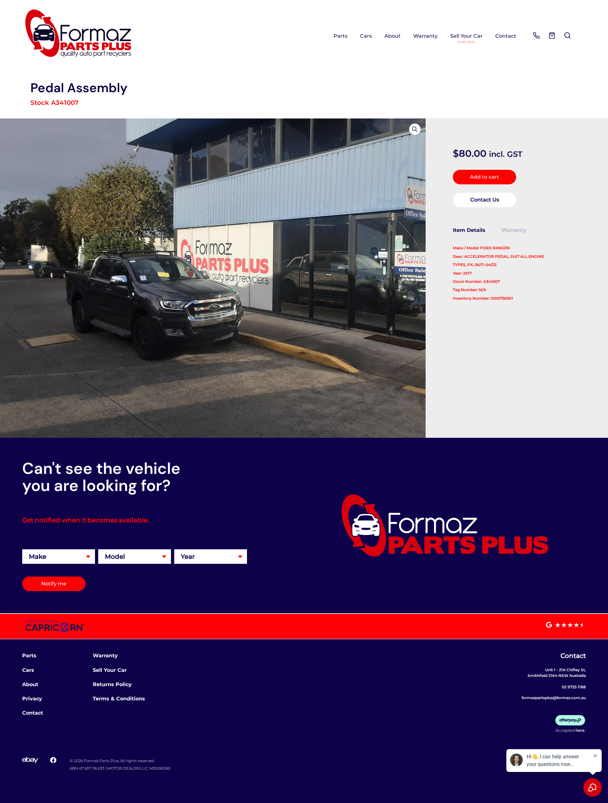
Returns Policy (112, 684)
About (392, 36)
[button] (415, 129)
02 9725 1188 (574, 687)
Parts (340, 36)
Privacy (32, 699)
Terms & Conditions (119, 699)
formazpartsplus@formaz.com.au (554, 697)
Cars (366, 36)
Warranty (425, 36)
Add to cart (484, 177)
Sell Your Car (466, 36)
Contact (505, 36)
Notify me (53, 584)
